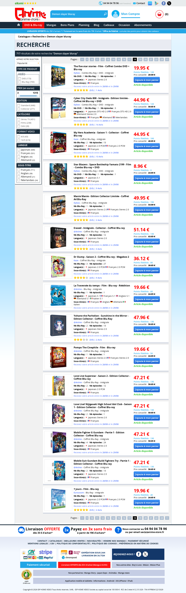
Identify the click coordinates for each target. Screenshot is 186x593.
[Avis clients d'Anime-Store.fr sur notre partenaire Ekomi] (26, 3)
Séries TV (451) (28, 119)
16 (124, 59)
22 (156, 59)
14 (113, 59)
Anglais (27, 156)
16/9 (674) (25, 140)
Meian (146, 565)
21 (151, 59)
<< (82, 59)
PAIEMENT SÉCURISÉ (138, 540)
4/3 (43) (24, 136)
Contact (140, 3)
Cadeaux (109, 25)
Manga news (123, 573)
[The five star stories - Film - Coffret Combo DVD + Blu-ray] (58, 76)
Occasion (124, 25)
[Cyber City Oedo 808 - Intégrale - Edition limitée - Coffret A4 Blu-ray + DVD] (58, 108)
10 (92, 59)
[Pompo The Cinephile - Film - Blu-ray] (58, 357)
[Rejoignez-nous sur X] (169, 3)
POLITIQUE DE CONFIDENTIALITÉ (73, 543)
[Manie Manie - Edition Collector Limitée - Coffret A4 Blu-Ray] (58, 206)
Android (110, 581)
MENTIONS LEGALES (38, 543)
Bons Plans (67, 25)
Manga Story (90, 573)
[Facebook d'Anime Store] (138, 554)
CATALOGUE (55, 540)
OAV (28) (25, 126)
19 (140, 59)
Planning (84, 25)
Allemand (28, 160)
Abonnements (143, 25)
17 (129, 59)
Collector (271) (28, 108)
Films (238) (26, 122)
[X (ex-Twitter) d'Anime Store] (145, 554)
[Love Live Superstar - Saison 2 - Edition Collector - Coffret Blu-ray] (58, 386)
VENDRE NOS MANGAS (114, 540)
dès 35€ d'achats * (44, 31)
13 (108, 59)
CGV (52, 543)
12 (102, 59)
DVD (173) (26, 78)
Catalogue (24, 36)
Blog (96, 25)
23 (162, 59)
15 (119, 59)
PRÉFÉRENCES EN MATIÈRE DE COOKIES (138, 543)
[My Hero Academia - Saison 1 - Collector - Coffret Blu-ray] (58, 142)
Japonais (28, 149)
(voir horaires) (125, 3)
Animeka (113, 573)
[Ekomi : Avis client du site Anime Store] (27, 578)
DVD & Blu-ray (33, 25)
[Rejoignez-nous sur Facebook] (164, 3)
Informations (99, 581)
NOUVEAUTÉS (94, 540)
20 (145, 59)
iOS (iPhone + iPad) (124, 581)
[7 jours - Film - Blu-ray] (58, 499)
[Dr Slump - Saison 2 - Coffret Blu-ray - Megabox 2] (58, 267)
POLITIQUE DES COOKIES (104, 543)
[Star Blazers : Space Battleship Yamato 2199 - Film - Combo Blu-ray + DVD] (58, 174)
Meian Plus (155, 565)
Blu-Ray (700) (28, 81)
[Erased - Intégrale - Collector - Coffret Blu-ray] (58, 238)
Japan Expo (102, 573)
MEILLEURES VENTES (74, 540)
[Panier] (159, 14)
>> (167, 59)
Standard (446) (28, 105)
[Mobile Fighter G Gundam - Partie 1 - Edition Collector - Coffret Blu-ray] (58, 442)
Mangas (51, 25)
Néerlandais (29, 180)
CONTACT (42, 540)
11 (97, 59)
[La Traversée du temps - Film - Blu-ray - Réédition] (58, 295)
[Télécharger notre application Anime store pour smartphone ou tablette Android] (157, 3)
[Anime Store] (30, 14)
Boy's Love (137, 565)
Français (28, 153)
